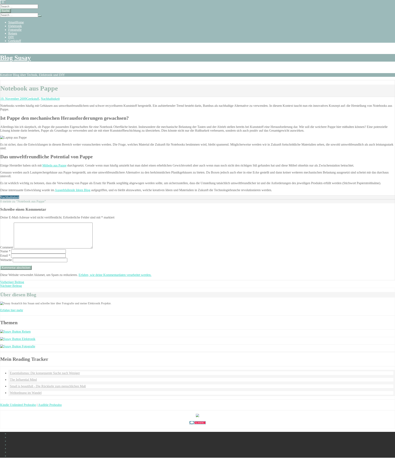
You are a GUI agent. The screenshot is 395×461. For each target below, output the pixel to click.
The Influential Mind (23, 379)
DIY (11, 37)
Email (5, 255)
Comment (6, 247)
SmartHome (16, 22)
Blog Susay (15, 57)
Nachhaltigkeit (50, 98)
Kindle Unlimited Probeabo (18, 405)
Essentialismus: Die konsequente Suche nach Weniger (45, 373)
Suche (5, 10)
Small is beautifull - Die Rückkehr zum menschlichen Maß (48, 386)
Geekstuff (14, 41)
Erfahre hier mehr (11, 310)
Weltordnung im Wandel (26, 392)
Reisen (12, 33)
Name (5, 251)
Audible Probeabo (50, 405)
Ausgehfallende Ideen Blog (72, 190)
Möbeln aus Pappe (54, 165)
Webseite (6, 260)
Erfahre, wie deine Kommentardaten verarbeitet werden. (115, 275)
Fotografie (15, 29)
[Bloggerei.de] (197, 423)
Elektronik (15, 26)
